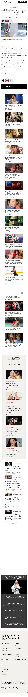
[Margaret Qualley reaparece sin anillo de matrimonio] (14, 442)
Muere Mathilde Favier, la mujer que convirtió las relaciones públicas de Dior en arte (13, 501)
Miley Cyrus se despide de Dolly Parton (12, 385)
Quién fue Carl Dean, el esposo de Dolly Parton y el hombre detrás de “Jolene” (14, 598)
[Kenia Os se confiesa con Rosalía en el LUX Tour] (14, 420)
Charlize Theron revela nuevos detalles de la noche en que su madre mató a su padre (14, 408)
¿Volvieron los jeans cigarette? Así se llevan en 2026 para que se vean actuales (14, 624)
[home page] (7, 2)
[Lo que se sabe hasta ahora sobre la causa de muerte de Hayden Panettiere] (8, 512)
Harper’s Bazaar (18, 17)
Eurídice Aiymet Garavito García (17, 473)
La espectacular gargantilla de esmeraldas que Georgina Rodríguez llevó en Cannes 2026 (15, 605)
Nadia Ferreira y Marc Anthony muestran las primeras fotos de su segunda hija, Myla (13, 483)
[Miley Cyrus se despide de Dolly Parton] (14, 374)
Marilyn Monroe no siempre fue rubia (13, 468)
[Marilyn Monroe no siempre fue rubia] (8, 464)
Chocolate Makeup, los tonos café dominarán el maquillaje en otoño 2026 (14, 617)
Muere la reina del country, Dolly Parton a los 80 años (14, 611)
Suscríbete (23, 2)
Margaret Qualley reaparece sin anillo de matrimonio (13, 453)
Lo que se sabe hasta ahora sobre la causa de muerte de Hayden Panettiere (13, 517)
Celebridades (14, 7)
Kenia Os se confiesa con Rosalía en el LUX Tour (13, 431)
